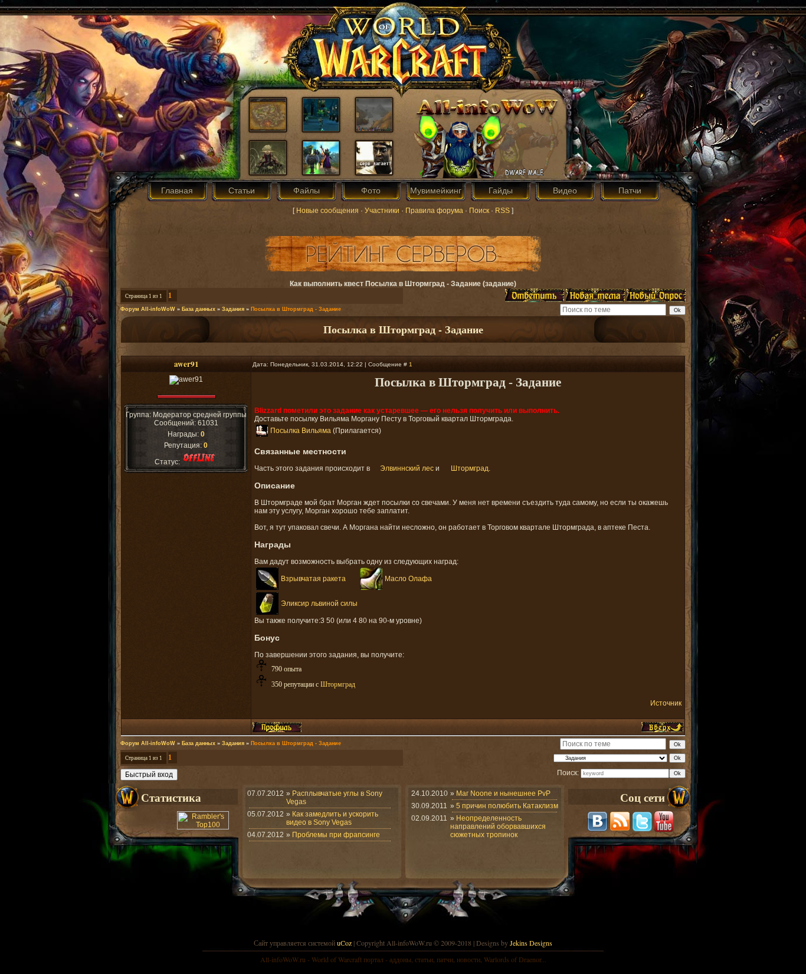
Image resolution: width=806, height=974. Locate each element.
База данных (198, 309)
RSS (502, 210)
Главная (177, 190)
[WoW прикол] (321, 128)
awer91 (186, 364)
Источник (666, 703)
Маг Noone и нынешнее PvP (503, 793)
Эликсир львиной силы (319, 603)
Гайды (501, 190)
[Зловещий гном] (268, 172)
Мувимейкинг (435, 190)
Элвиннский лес (407, 468)
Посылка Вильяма (300, 431)
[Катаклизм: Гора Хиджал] (268, 128)
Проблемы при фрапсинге (336, 835)
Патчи (629, 190)
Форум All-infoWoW (147, 309)
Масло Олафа (408, 579)
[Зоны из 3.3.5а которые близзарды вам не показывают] (374, 128)
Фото (371, 190)
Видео (565, 190)
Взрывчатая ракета (313, 579)
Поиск (479, 210)
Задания (233, 309)
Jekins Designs (531, 942)
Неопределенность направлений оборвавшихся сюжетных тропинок (498, 826)
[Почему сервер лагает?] (374, 172)
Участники (382, 210)
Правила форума (434, 210)
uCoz (344, 942)
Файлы (306, 190)
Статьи (241, 190)
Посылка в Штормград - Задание (296, 309)
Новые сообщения (327, 210)
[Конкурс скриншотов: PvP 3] (321, 172)
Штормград (470, 468)
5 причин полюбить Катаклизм (507, 806)
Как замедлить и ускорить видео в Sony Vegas (332, 818)
